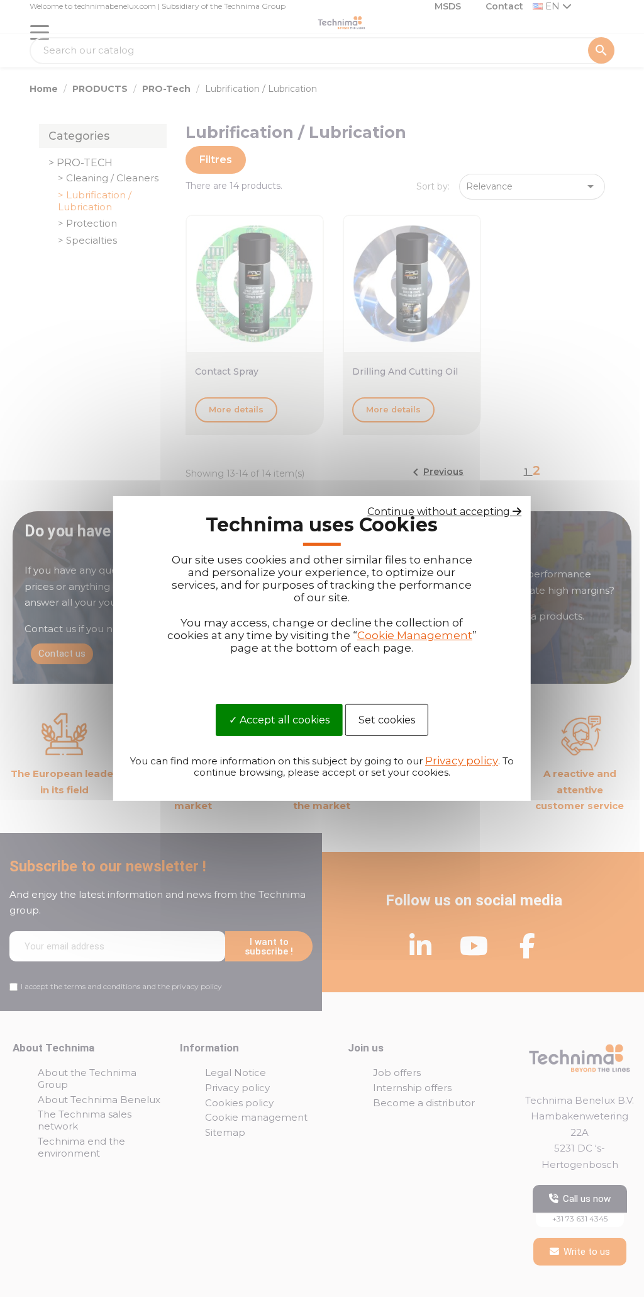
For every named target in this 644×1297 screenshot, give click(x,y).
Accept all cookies (283, 719)
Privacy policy (461, 760)
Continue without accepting (440, 512)
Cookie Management (414, 635)
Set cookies (386, 719)
